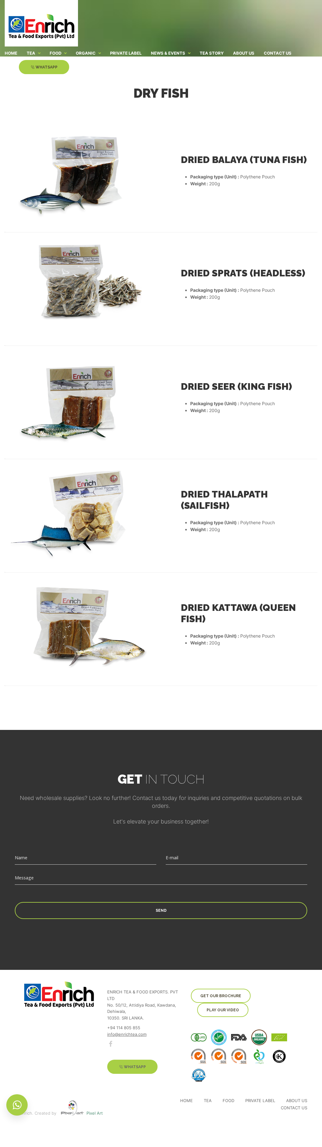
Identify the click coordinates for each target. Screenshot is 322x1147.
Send (161, 910)
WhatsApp (46, 67)
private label (260, 1101)
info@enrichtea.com (127, 1034)
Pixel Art (94, 1113)
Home (186, 1101)
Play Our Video (223, 1010)
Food (228, 1101)
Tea (208, 1101)
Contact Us (294, 1108)
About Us (296, 1101)
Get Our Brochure (220, 996)
